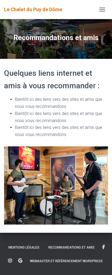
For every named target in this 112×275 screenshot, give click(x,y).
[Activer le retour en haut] (101, 264)
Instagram (10, 261)
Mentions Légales (23, 247)
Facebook (103, 247)
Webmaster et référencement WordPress (66, 261)
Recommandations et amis (71, 247)
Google (20, 261)
